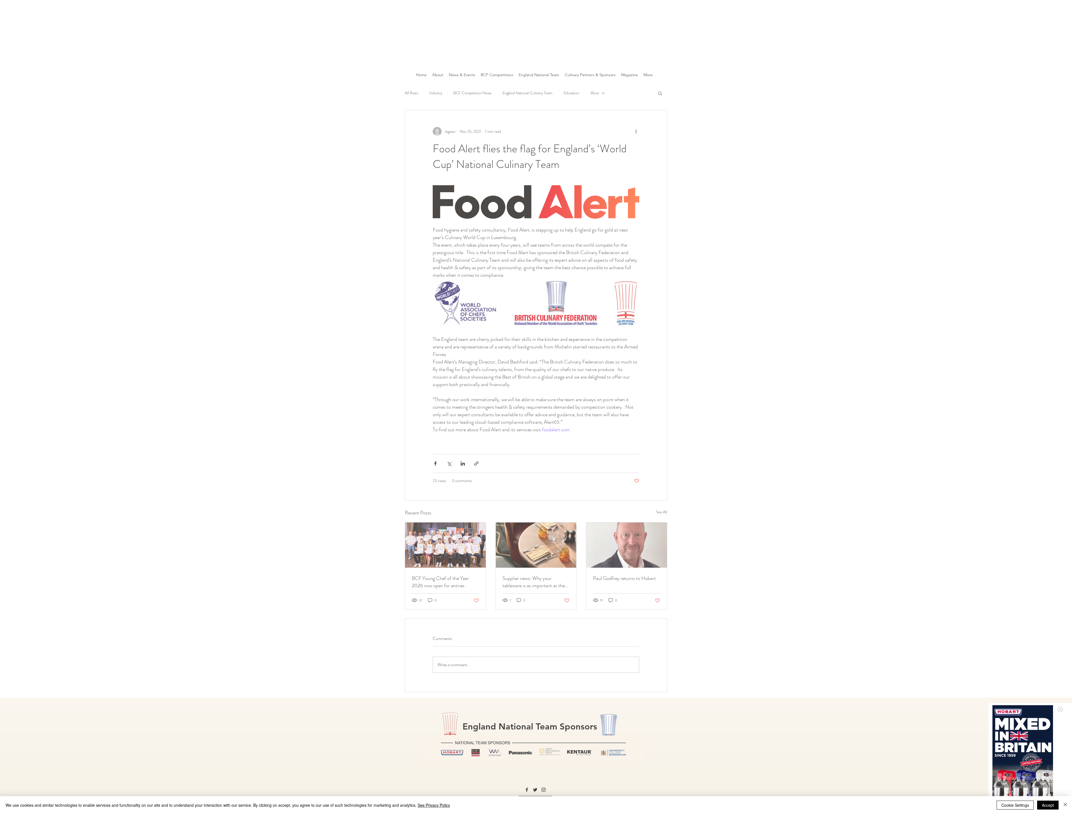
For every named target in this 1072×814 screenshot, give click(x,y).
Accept (1048, 805)
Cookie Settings (1015, 805)
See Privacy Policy (434, 805)
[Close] (1065, 805)
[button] (1060, 709)
